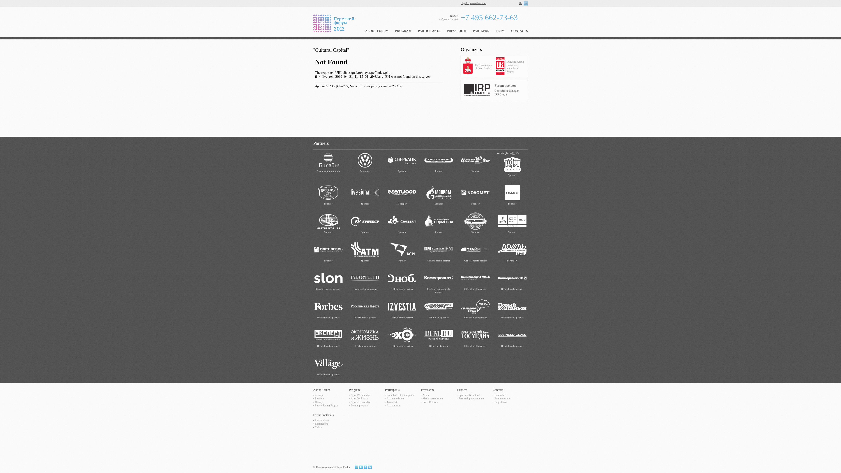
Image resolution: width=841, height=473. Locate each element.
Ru (520, 3)
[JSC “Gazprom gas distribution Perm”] (438, 192)
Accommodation (395, 398)
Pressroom (456, 31)
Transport (392, 402)
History (319, 402)
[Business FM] (438, 249)
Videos (318, 427)
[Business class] (512, 334)
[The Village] (328, 363)
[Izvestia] (402, 306)
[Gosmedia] (475, 334)
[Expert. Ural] (328, 334)
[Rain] (512, 249)
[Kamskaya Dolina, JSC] (475, 160)
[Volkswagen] (365, 160)
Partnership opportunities (472, 398)
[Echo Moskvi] (402, 334)
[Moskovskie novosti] (438, 306)
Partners (481, 31)
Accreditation (394, 405)
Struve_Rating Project (326, 405)
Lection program (359, 405)
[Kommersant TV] (512, 277)
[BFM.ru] (438, 334)
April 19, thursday (360, 395)
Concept (319, 395)
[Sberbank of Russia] (402, 160)
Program (403, 31)
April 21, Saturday (360, 402)
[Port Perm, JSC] (328, 249)
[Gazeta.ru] (365, 277)
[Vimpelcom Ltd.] (328, 160)
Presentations (322, 420)
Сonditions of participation (400, 395)
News (426, 395)
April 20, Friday (359, 398)
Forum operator (503, 398)
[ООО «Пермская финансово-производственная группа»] (512, 164)
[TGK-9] (512, 220)
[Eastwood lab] (402, 192)
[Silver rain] (475, 306)
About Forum (377, 31)
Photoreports (321, 423)
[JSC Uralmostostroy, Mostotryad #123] (328, 220)
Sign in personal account (473, 3)
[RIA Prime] (475, 249)
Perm (500, 31)
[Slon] (328, 277)
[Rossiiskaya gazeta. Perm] (365, 306)
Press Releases (430, 402)
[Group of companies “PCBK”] (512, 192)
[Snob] (402, 277)
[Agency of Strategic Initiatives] (402, 249)
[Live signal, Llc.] (365, 192)
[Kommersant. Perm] (438, 277)
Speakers (319, 398)
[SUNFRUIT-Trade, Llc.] (402, 220)
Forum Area (501, 395)
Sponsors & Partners (469, 395)
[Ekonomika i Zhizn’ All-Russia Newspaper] (365, 334)
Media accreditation (433, 398)
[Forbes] (328, 306)
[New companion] (512, 306)
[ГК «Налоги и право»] (438, 160)
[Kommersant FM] (475, 277)
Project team (501, 402)
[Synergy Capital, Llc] (365, 220)
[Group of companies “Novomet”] (475, 192)
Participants (429, 31)
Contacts (519, 31)
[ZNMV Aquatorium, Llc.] (328, 192)
